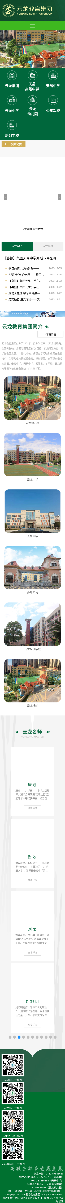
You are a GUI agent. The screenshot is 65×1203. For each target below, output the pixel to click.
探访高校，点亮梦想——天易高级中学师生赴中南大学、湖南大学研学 (26, 268)
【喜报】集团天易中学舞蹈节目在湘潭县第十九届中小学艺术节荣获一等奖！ (32, 258)
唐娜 (32, 785)
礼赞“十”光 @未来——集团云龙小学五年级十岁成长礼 (26, 274)
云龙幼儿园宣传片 (32, 229)
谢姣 (32, 857)
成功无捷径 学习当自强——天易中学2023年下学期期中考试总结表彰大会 (26, 293)
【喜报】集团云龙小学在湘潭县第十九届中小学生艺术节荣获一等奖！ (26, 287)
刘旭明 (32, 1002)
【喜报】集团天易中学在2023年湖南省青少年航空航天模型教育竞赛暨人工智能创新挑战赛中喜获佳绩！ (26, 280)
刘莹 (32, 929)
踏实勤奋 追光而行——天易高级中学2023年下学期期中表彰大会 (26, 299)
